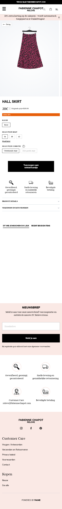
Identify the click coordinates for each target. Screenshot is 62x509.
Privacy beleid (8, 454)
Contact (6, 464)
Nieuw (5, 480)
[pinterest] (41, 428)
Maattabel (6, 141)
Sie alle (5, 485)
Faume (37, 500)
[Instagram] (21, 428)
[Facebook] (31, 428)
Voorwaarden (8, 459)
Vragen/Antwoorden (12, 444)
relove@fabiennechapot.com (17, 403)
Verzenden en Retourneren (15, 449)
